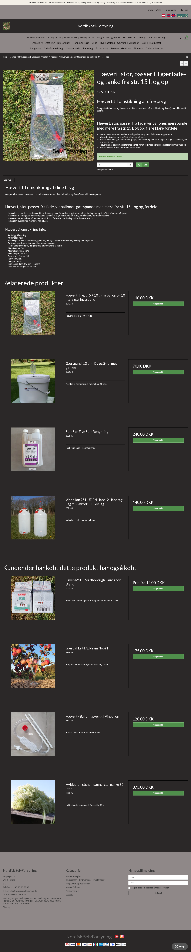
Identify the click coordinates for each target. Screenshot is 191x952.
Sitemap (6, 907)
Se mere (69, 894)
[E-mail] (158, 882)
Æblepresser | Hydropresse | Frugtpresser (85, 880)
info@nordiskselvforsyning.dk (23, 891)
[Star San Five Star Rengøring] (33, 457)
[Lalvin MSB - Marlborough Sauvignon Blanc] (33, 606)
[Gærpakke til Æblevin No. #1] (33, 674)
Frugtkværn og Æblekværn (78, 883)
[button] (182, 63)
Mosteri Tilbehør (73, 887)
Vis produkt (158, 304)
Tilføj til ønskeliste (105, 169)
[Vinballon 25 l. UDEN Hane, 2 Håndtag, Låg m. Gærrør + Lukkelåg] (33, 525)
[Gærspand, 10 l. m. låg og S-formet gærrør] (33, 389)
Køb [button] (145, 165)
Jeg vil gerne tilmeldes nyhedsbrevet (150, 888)
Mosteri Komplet (73, 876)
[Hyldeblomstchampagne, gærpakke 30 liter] (33, 810)
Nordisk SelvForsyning (95, 26)
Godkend (158, 893)
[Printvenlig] (187, 57)
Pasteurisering (72, 891)
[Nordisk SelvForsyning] (13, 26)
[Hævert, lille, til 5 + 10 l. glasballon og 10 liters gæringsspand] (33, 321)
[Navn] (158, 877)
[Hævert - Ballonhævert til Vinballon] (33, 742)
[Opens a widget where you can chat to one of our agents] (180, 947)
